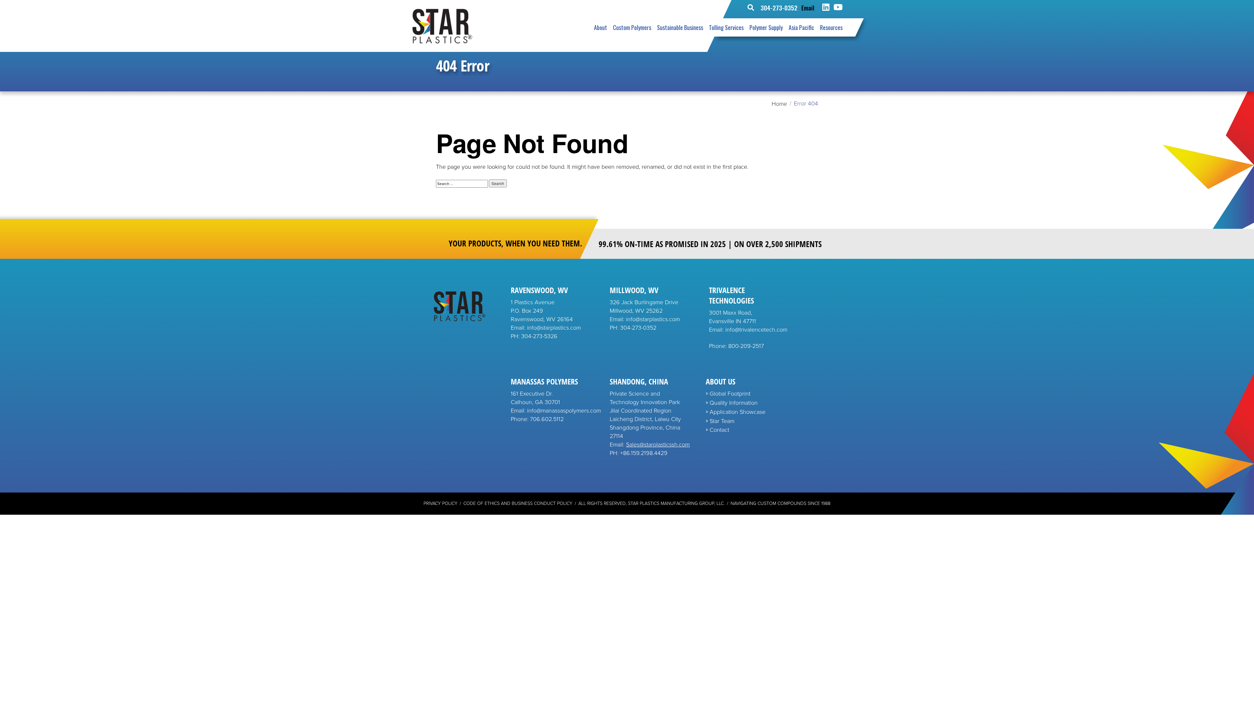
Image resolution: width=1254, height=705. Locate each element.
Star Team (722, 421)
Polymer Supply (766, 27)
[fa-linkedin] (825, 7)
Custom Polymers (632, 27)
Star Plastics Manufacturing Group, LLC (676, 503)
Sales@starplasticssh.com (658, 444)
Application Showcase (737, 412)
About (600, 27)
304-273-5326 (539, 336)
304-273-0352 (779, 7)
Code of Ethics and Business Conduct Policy (517, 503)
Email (807, 7)
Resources (831, 27)
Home (779, 104)
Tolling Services (726, 27)
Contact (719, 430)
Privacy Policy (441, 503)
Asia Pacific (801, 27)
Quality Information (734, 403)
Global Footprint (730, 393)
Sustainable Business (680, 27)
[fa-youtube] (838, 7)
